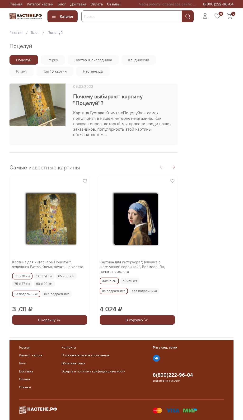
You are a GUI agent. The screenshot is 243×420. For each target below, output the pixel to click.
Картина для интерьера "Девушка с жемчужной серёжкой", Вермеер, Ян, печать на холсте (132, 267)
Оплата (96, 4)
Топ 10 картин (55, 71)
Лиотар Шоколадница (93, 59)
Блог (62, 4)
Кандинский (138, 59)
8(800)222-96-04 (218, 4)
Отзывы (113, 4)
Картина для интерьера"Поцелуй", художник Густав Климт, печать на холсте (47, 264)
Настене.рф (93, 71)
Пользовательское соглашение (85, 355)
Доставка (78, 4)
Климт (21, 71)
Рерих (52, 59)
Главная (16, 4)
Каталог (67, 16)
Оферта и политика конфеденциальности (93, 371)
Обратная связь (73, 363)
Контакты (68, 347)
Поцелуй (23, 59)
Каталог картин (40, 4)
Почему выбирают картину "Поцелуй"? (108, 100)
